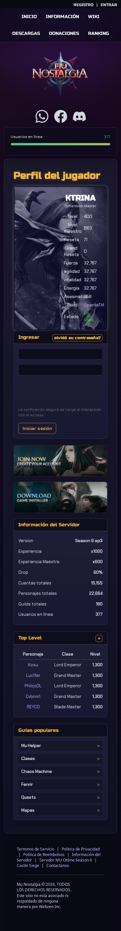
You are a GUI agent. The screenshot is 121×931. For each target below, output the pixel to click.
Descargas (26, 33)
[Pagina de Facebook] (61, 116)
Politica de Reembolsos (44, 854)
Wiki (93, 16)
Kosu (33, 665)
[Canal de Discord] (79, 116)
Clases (28, 758)
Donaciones (64, 33)
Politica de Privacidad (81, 849)
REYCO (33, 707)
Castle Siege (28, 865)
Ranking (98, 33)
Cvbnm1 (33, 696)
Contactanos (57, 865)
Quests (28, 797)
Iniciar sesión (37, 428)
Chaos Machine (36, 771)
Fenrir (27, 784)
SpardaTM (94, 305)
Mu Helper (31, 745)
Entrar (109, 5)
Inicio (29, 16)
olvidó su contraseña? (77, 338)
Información (62, 16)
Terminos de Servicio (35, 849)
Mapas (28, 810)
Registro (84, 5)
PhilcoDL (33, 686)
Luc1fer (33, 675)
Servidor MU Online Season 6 (65, 860)
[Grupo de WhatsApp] (42, 116)
